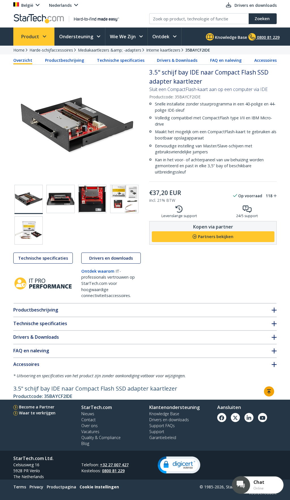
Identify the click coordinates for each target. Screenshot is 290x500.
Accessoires (265, 60)
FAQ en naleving (226, 60)
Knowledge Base (230, 37)
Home (19, 50)
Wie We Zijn (123, 36)
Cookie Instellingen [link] (99, 487)
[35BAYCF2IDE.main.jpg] (28, 199)
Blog (85, 443)
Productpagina (61, 487)
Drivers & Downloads (177, 60)
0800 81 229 (113, 470)
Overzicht (22, 60)
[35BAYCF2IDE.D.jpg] (124, 199)
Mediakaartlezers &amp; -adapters (109, 50)
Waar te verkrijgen (37, 413)
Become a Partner (36, 407)
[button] (179, 465)
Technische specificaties (120, 60)
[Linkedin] (248, 417)
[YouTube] (262, 417)
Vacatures (90, 431)
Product (30, 36)
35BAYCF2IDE (197, 50)
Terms (19, 487)
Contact (88, 419)
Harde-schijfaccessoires (51, 50)
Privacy (36, 487)
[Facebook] (221, 417)
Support (156, 431)
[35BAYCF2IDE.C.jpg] (92, 199)
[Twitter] (235, 417)
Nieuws (87, 413)
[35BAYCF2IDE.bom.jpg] (28, 230)
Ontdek (161, 36)
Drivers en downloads (111, 258)
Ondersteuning (76, 36)
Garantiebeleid (162, 437)
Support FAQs (162, 425)
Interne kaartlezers (163, 50)
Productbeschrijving (64, 60)
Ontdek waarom (97, 271)
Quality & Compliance (101, 437)
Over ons (89, 425)
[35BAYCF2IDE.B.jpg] (60, 199)
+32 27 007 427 (114, 464)
